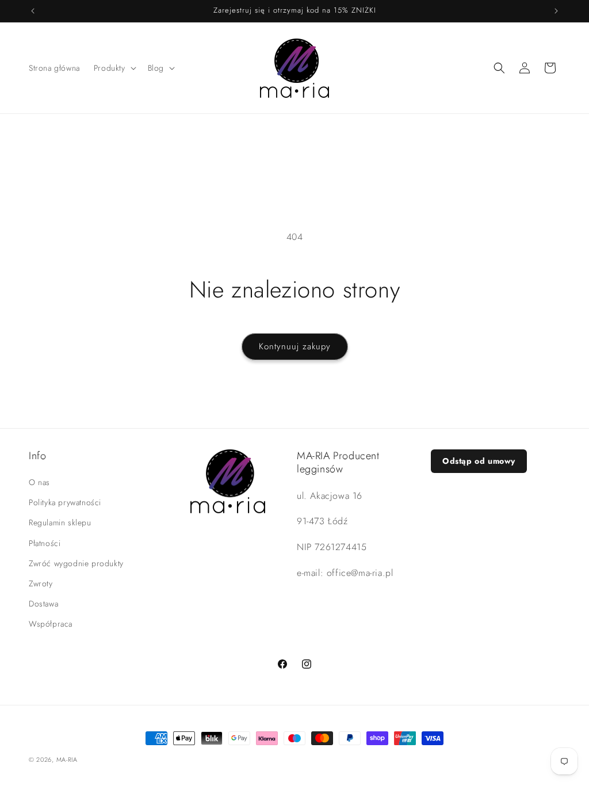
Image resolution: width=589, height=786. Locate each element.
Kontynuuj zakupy (295, 346)
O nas (39, 482)
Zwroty (41, 583)
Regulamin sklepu (60, 522)
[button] (114, 68)
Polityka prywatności (65, 502)
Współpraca (50, 623)
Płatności (44, 543)
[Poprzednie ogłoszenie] (32, 11)
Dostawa (43, 603)
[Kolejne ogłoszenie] (556, 11)
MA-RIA (67, 759)
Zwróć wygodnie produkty (76, 563)
